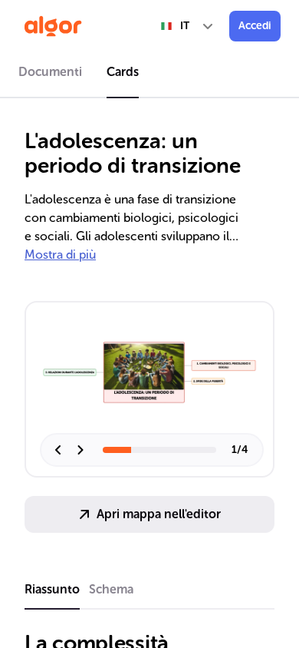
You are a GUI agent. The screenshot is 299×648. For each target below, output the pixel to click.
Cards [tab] (123, 71)
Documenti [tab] (50, 71)
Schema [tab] (111, 589)
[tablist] (149, 74)
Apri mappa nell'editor (159, 514)
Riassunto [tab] (52, 589)
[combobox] (188, 26)
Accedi (254, 25)
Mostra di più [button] (60, 254)
